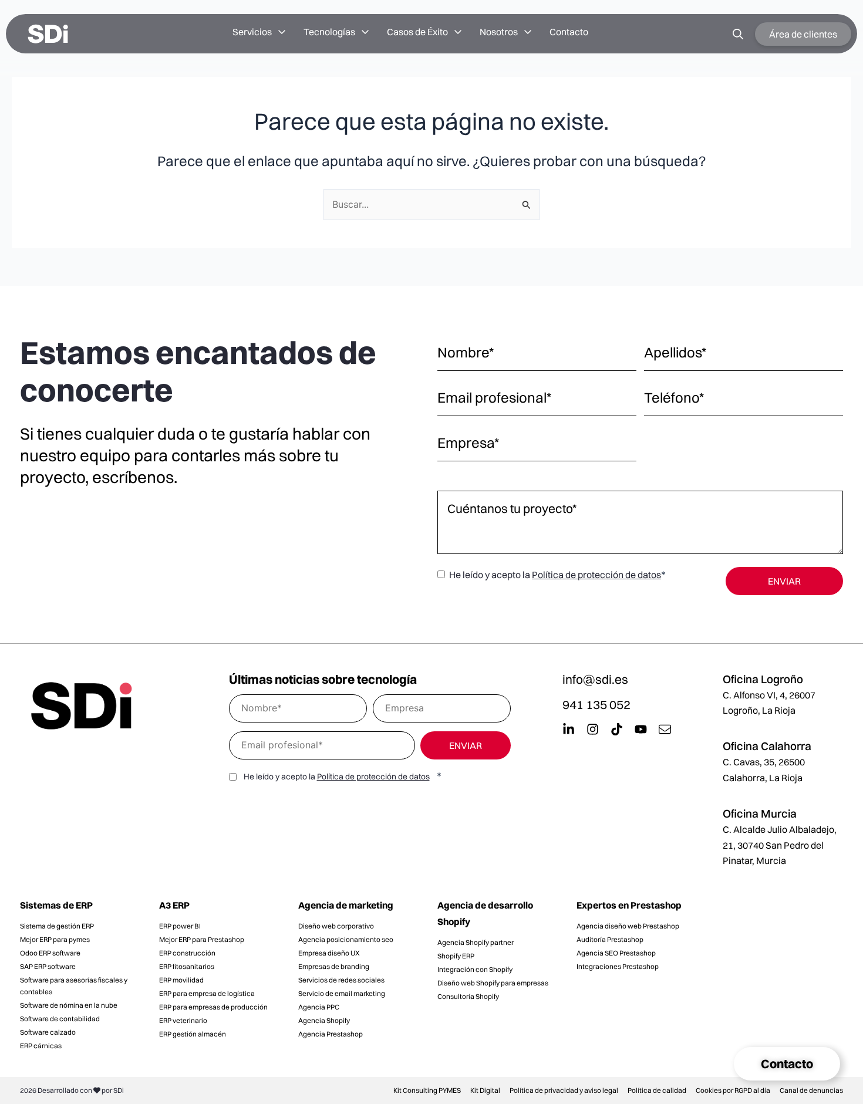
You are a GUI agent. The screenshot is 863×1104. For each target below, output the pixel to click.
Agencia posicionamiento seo (345, 939)
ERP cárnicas (41, 1045)
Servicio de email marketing (341, 993)
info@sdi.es (595, 679)
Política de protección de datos (596, 574)
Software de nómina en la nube (68, 1005)
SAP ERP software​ (48, 966)
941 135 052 (596, 704)
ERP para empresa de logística (207, 993)
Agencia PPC (318, 1006)
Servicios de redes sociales (341, 979)
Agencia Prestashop (330, 1033)
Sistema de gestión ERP (57, 925)
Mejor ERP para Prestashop (201, 939)
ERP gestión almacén (192, 1033)
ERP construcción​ (187, 952)
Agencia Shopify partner (475, 942)
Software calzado (48, 1032)
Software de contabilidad (60, 1018)
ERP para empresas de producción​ (213, 1006)
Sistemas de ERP (56, 905)
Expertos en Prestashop (629, 905)
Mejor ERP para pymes (55, 939)
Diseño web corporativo (336, 925)
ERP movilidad (181, 979)
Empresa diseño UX (329, 952)
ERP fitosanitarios (186, 966)
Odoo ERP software (50, 952)
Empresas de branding (333, 966)
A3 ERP (174, 905)
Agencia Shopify (324, 1020)
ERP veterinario (183, 1020)
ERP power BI (180, 925)
